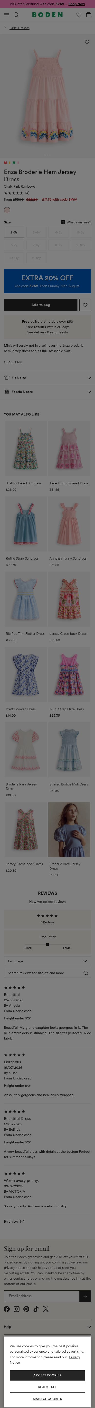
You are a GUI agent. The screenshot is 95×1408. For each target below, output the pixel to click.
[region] (47, 1372)
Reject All (47, 1387)
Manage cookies (47, 1399)
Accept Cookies (47, 1375)
